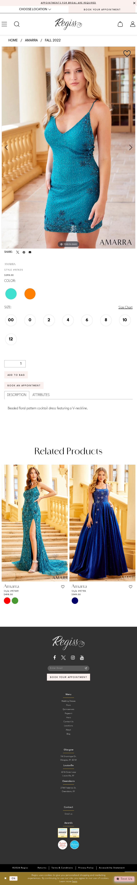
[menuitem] (35, 9)
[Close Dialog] (5, 878)
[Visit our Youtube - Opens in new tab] (82, 657)
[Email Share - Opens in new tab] (30, 252)
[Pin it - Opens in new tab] (24, 252)
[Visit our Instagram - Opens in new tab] (73, 657)
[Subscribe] (85, 668)
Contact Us (68, 722)
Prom (68, 705)
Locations (68, 726)
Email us (68, 814)
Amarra (31, 40)
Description (16, 395)
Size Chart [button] (125, 307)
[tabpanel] (68, 147)
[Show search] (17, 24)
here (74, 881)
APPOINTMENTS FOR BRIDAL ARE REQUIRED (68, 3)
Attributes (41, 395)
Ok (14, 878)
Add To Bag (16, 375)
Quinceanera (68, 709)
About (68, 730)
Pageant (68, 714)
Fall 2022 (53, 40)
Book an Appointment (24, 385)
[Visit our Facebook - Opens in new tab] (54, 657)
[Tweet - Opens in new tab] (17, 252)
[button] (120, 24)
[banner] (68, 24)
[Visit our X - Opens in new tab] (63, 657)
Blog (68, 734)
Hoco (68, 718)
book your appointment (68, 677)
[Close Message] (134, 3)
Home (13, 40)
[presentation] (35, 523)
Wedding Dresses (69, 701)
